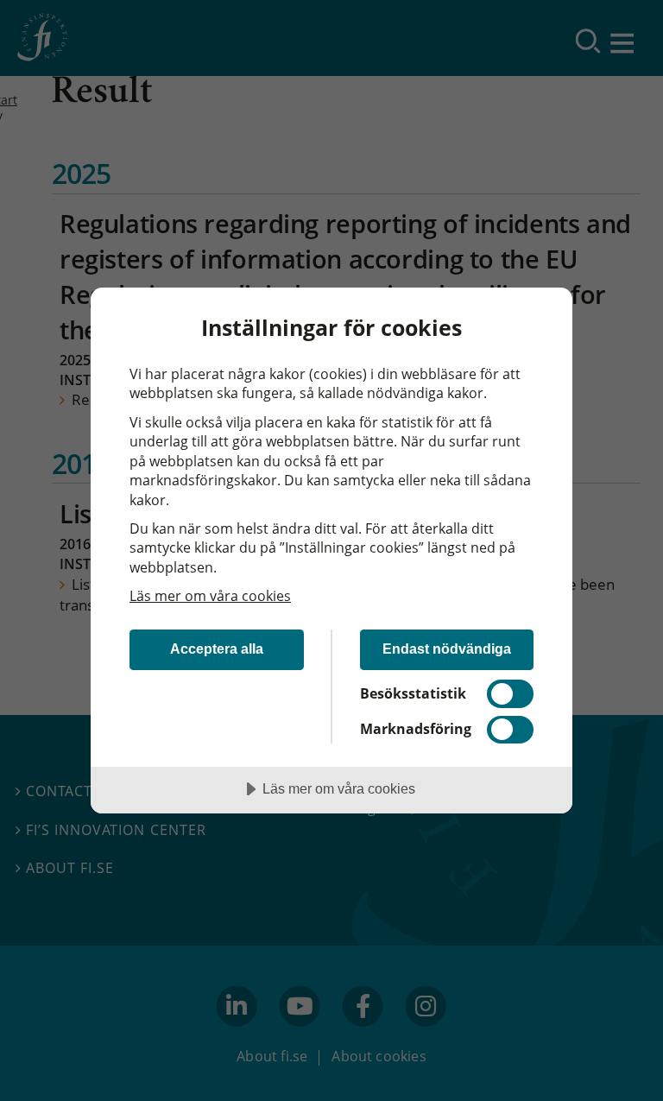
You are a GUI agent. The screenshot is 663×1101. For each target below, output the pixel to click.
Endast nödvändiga (446, 648)
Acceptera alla (216, 648)
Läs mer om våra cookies (210, 595)
